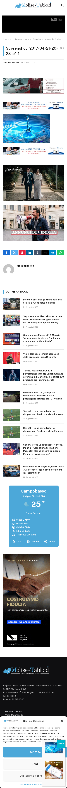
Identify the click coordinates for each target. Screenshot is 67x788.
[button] (62, 721)
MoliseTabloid (12, 62)
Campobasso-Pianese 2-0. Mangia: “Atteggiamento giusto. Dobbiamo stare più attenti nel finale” (42, 338)
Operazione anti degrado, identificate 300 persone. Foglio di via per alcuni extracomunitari (43, 469)
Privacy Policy (40, 784)
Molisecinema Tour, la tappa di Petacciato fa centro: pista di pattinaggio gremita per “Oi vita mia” (43, 395)
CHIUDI (61, 744)
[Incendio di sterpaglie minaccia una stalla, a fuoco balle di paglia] (11, 304)
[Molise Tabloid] (33, 5)
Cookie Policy (26, 784)
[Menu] (5, 5)
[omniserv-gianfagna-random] (33, 108)
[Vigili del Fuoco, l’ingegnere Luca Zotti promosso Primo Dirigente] (11, 358)
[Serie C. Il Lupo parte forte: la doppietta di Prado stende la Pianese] (11, 415)
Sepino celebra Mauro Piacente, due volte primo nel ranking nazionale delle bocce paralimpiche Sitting (42, 319)
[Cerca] (62, 5)
